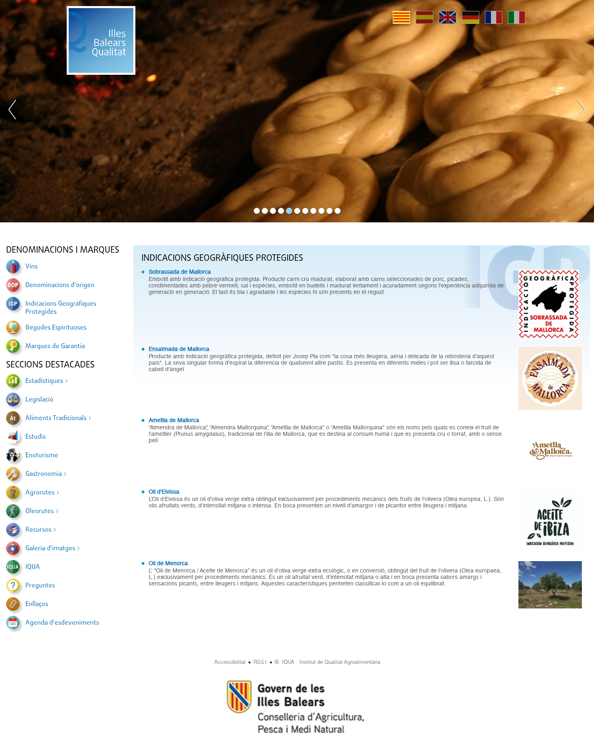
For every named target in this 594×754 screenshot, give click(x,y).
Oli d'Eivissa (164, 491)
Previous (12, 111)
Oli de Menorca (168, 563)
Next (581, 111)
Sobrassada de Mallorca (180, 271)
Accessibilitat (230, 662)
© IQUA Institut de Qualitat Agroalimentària (327, 662)
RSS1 (260, 662)
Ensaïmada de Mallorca (179, 349)
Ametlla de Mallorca (174, 420)
